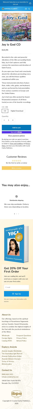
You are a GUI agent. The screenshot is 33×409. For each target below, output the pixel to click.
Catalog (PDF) (7, 341)
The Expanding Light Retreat (12, 354)
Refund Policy (21, 341)
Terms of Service (8, 361)
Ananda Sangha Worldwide (11, 351)
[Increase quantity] (13, 120)
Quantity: (5, 116)
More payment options (16, 136)
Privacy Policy (21, 338)
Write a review (16, 168)
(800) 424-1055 (7, 374)
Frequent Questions (23, 335)
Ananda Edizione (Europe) (11, 359)
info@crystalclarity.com (10, 377)
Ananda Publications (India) (11, 356)
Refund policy (7, 364)
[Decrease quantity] (4, 120)
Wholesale (6, 335)
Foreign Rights (7, 338)
